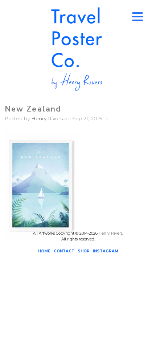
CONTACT (64, 251)
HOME (44, 251)
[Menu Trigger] (137, 16)
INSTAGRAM (105, 251)
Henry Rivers (47, 118)
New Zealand (33, 109)
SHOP (84, 251)
